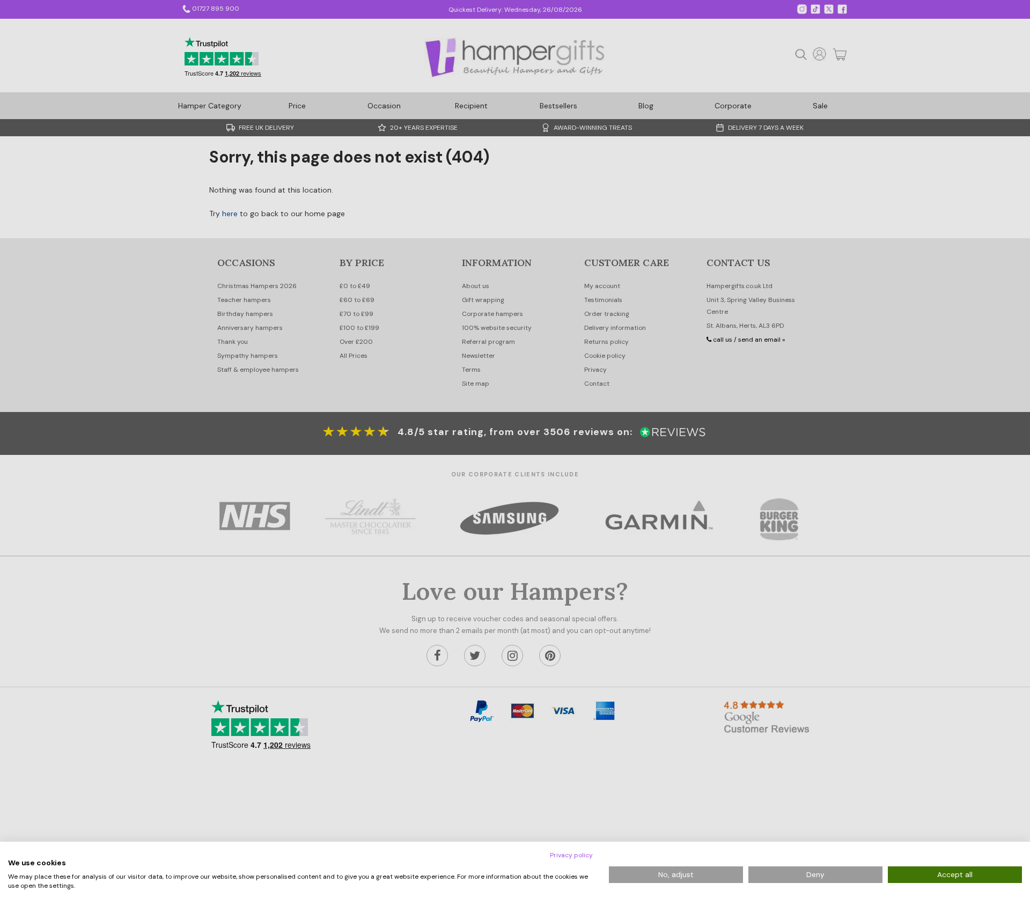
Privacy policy (571, 855)
